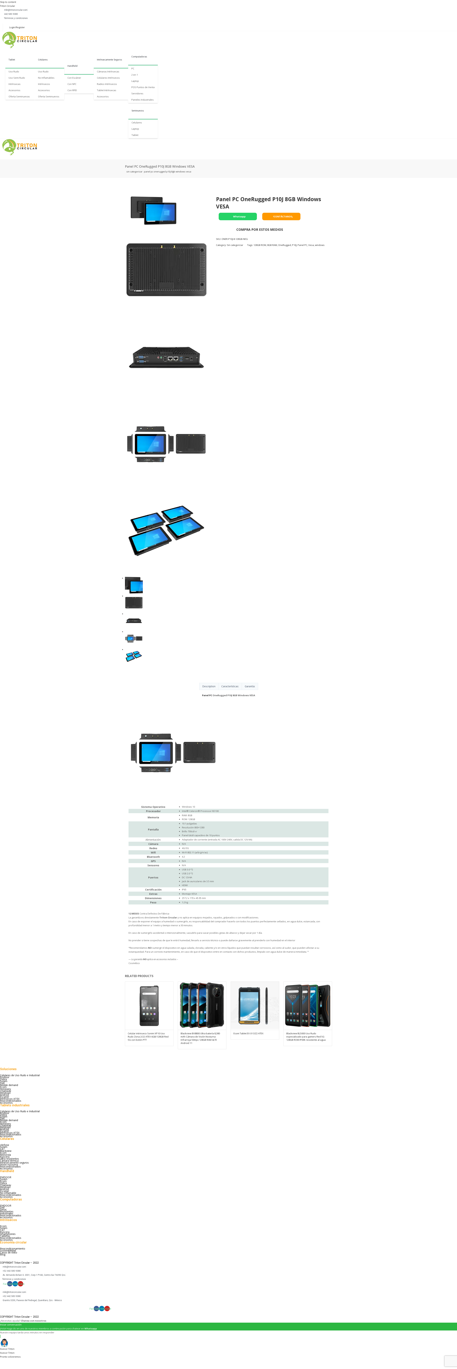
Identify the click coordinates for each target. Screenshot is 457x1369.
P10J (294, 245)
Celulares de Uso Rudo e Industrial (20, 1075)
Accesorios (14, 90)
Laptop (135, 81)
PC (132, 68)
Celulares (42, 59)
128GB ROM (259, 245)
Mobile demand (9, 1085)
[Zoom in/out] (32, 1361)
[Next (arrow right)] (13, 1366)
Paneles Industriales (142, 99)
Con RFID (72, 90)
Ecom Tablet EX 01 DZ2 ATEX (248, 1033)
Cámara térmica (9, 1160)
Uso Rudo (14, 71)
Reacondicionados (10, 1100)
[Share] (13, 1361)
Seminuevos (138, 110)
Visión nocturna (9, 1164)
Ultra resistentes (9, 1158)
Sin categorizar (134, 171)
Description (208, 686)
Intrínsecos (44, 84)
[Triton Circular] (23, 40)
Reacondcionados (10, 1166)
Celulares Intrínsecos (108, 77)
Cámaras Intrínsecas (108, 71)
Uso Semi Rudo (17, 77)
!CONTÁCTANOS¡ (283, 216)
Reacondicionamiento (12, 1248)
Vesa (311, 245)
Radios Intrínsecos (107, 84)
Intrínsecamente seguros (14, 1162)
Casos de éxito (8, 1252)
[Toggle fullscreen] (23, 1361)
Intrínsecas (15, 84)
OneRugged (284, 245)
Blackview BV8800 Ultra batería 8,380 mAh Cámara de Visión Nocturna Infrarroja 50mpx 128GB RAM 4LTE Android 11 (200, 1038)
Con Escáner (74, 77)
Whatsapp (239, 216)
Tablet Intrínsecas (106, 90)
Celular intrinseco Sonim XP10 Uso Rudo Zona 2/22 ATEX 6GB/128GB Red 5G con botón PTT (148, 1036)
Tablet (12, 59)
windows (320, 245)
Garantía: (250, 686)
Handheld (72, 65)
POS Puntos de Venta (143, 87)
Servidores (137, 93)
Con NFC (71, 84)
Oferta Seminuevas (19, 96)
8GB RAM (272, 245)
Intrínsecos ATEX (9, 1098)
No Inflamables (46, 77)
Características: (230, 686)
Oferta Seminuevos (48, 96)
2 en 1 (134, 74)
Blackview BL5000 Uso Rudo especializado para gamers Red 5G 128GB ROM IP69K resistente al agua (306, 1036)
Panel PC (302, 245)
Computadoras (139, 56)
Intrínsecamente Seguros (109, 59)
